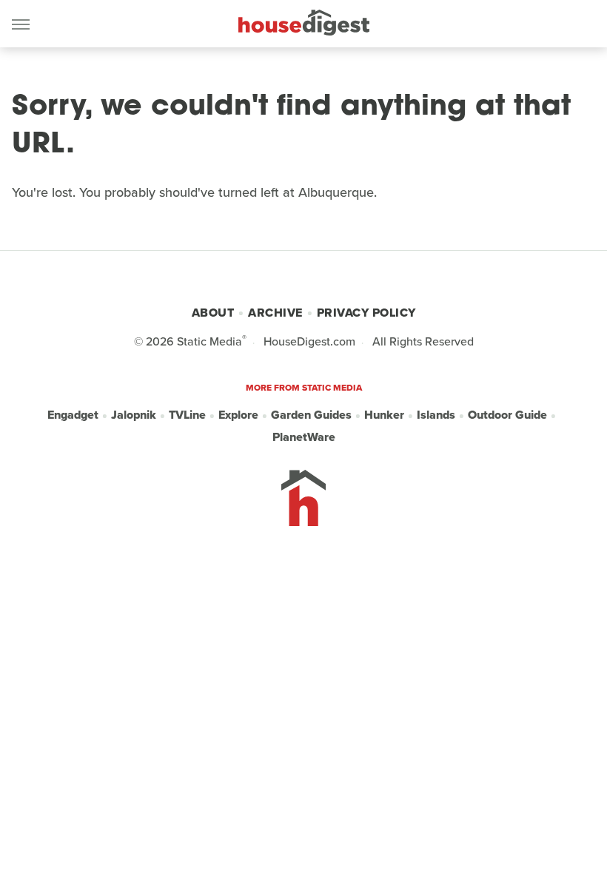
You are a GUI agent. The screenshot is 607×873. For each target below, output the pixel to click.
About (213, 312)
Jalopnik (133, 414)
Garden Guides (311, 414)
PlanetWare (303, 436)
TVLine (187, 414)
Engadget (72, 414)
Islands (436, 414)
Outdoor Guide (507, 414)
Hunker (384, 414)
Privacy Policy (366, 312)
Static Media (209, 341)
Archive (275, 312)
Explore (238, 414)
